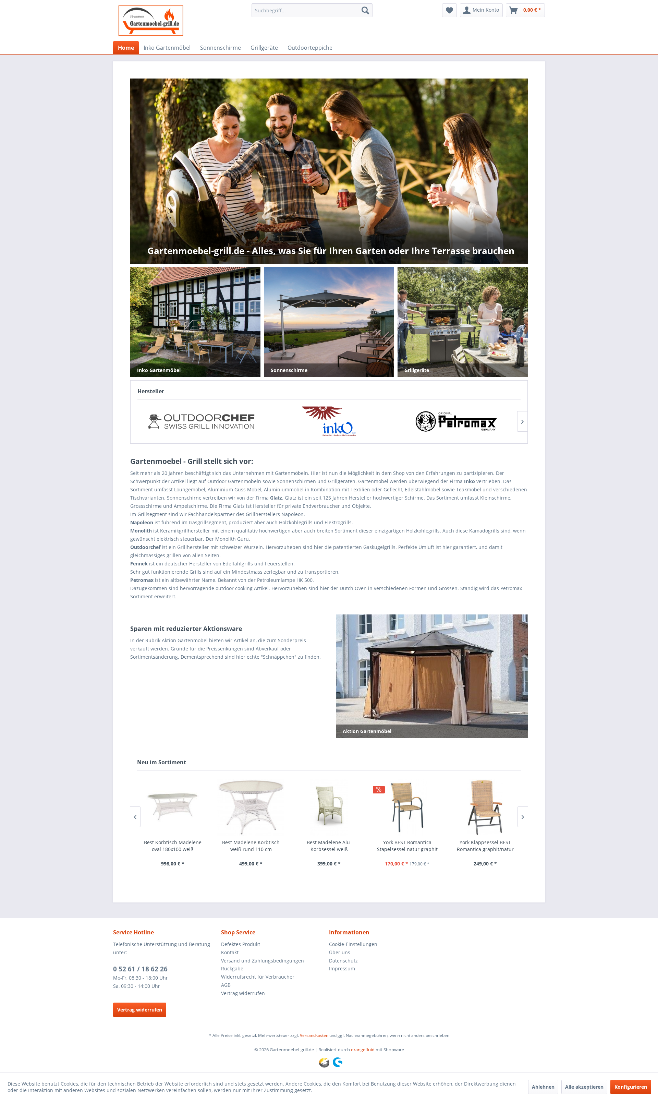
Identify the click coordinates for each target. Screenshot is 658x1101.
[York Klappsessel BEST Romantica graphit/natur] (407, 807)
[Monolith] (456, 421)
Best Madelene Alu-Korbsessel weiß (251, 845)
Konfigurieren (630, 1087)
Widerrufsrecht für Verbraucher (257, 976)
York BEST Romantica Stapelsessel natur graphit (329, 845)
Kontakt (230, 952)
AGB (226, 985)
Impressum (342, 968)
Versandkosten (314, 1035)
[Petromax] (329, 421)
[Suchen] (365, 10)
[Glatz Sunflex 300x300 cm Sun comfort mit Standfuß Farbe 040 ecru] (485, 807)
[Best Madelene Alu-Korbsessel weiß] (251, 807)
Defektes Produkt (240, 944)
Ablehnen (543, 1087)
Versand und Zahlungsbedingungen (262, 960)
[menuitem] (312, 10)
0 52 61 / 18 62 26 (140, 969)
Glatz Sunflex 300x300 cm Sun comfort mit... (485, 845)
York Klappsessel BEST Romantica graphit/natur (407, 845)
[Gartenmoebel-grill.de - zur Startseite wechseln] (151, 20)
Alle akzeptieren (584, 1087)
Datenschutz (343, 960)
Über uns (339, 952)
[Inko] (201, 421)
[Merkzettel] (449, 10)
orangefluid (363, 1049)
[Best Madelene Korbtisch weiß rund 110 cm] (173, 807)
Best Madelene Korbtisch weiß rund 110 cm (173, 845)
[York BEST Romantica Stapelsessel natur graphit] (329, 807)
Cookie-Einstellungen (353, 944)
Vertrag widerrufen (139, 1009)
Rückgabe (232, 968)
